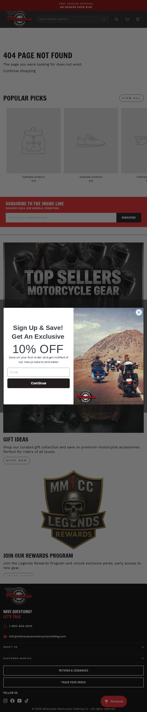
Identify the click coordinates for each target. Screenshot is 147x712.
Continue (38, 383)
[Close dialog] (139, 312)
